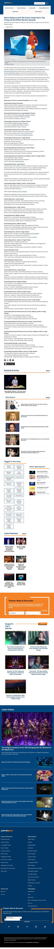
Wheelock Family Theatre (20, 191)
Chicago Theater (5, 842)
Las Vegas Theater (5, 851)
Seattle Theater (4, 862)
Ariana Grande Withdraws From (38, 648)
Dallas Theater (31, 859)
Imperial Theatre (41, 484)
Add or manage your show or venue (37, 900)
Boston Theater (4, 848)
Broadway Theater (5, 839)
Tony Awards (38, 11)
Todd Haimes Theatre (42, 489)
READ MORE (42, 623)
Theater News (31, 839)
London (3, 894)
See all (48, 370)
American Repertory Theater (12, 73)
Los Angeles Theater (6, 845)
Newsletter (15, 11)
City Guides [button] (32, 8)
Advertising (30, 897)
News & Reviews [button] (21, 8)
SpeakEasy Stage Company (20, 123)
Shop (29, 894)
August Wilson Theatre (42, 473)
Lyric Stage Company (18, 161)
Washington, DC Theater (7, 865)
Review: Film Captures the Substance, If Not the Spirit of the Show (15, 672)
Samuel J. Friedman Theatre (41, 479)
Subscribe (44, 610)
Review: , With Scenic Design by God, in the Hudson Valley (15, 697)
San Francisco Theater (6, 859)
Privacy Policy (29, 942)
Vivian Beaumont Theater (43, 493)
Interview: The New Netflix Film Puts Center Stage (38, 672)
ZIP (26, 610)
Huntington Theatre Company (26, 115)
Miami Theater (4, 853)
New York (3, 891)
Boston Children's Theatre (25, 135)
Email (10, 610)
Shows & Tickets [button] (9, 8)
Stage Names (31, 891)
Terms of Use (35, 942)
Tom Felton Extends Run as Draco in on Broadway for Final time (15, 648)
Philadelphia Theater (6, 856)
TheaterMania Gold (44, 8)
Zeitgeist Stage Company (32, 233)
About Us (30, 903)
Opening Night (31, 845)
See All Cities (4, 871)
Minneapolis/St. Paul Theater (8, 868)
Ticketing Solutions (32, 906)
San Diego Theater (32, 874)
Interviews (30, 848)
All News (30, 885)
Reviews (30, 842)
